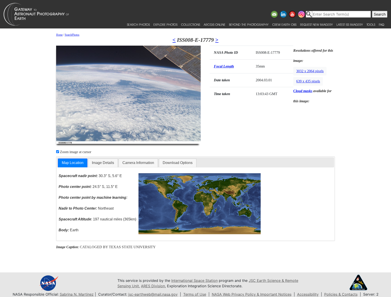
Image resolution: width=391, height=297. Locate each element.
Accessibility (308, 294)
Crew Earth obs (284, 24)
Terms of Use (194, 294)
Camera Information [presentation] (138, 163)
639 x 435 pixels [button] (308, 81)
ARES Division (153, 286)
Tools (371, 24)
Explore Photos (165, 24)
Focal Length (224, 66)
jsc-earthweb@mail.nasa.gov (153, 294)
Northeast (86, 208)
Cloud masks (302, 91)
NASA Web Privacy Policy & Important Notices (251, 294)
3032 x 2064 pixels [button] (310, 71)
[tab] (72, 163)
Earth (69, 230)
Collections (190, 24)
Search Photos (138, 24)
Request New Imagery (316, 24)
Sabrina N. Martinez (77, 294)
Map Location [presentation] (72, 163)
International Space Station (194, 280)
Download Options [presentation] (178, 163)
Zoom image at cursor (75, 152)
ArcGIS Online (214, 24)
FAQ (381, 24)
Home (59, 34)
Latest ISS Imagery (349, 24)
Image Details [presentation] (103, 163)
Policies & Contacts (341, 294)
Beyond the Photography (249, 24)
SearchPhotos (72, 34)
